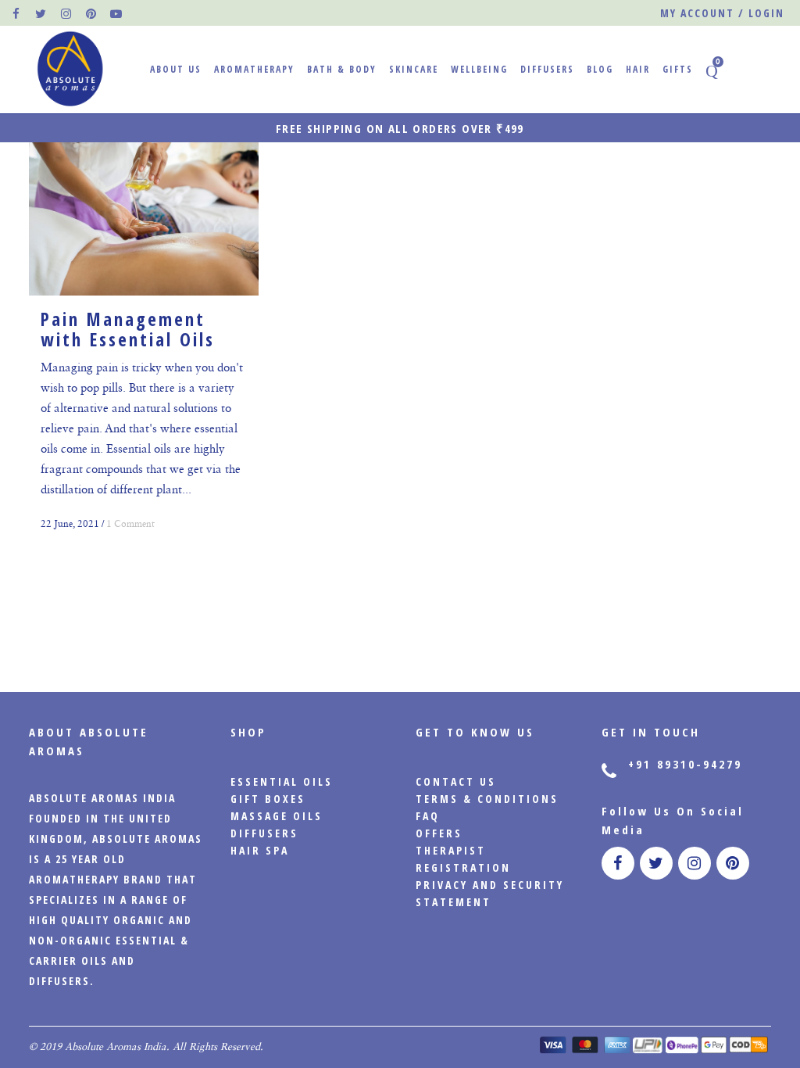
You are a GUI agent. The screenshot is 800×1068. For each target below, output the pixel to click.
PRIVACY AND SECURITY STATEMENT (490, 893)
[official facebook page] (16, 13)
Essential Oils (281, 781)
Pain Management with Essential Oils (128, 329)
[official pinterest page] (91, 13)
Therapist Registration (463, 859)
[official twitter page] (41, 13)
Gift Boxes (267, 798)
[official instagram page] (66, 13)
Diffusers (264, 833)
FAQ (428, 815)
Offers (439, 833)
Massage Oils (276, 815)
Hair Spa (259, 850)
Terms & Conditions (487, 798)
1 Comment (130, 523)
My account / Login (722, 12)
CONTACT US (456, 781)
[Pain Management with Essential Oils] (144, 219)
